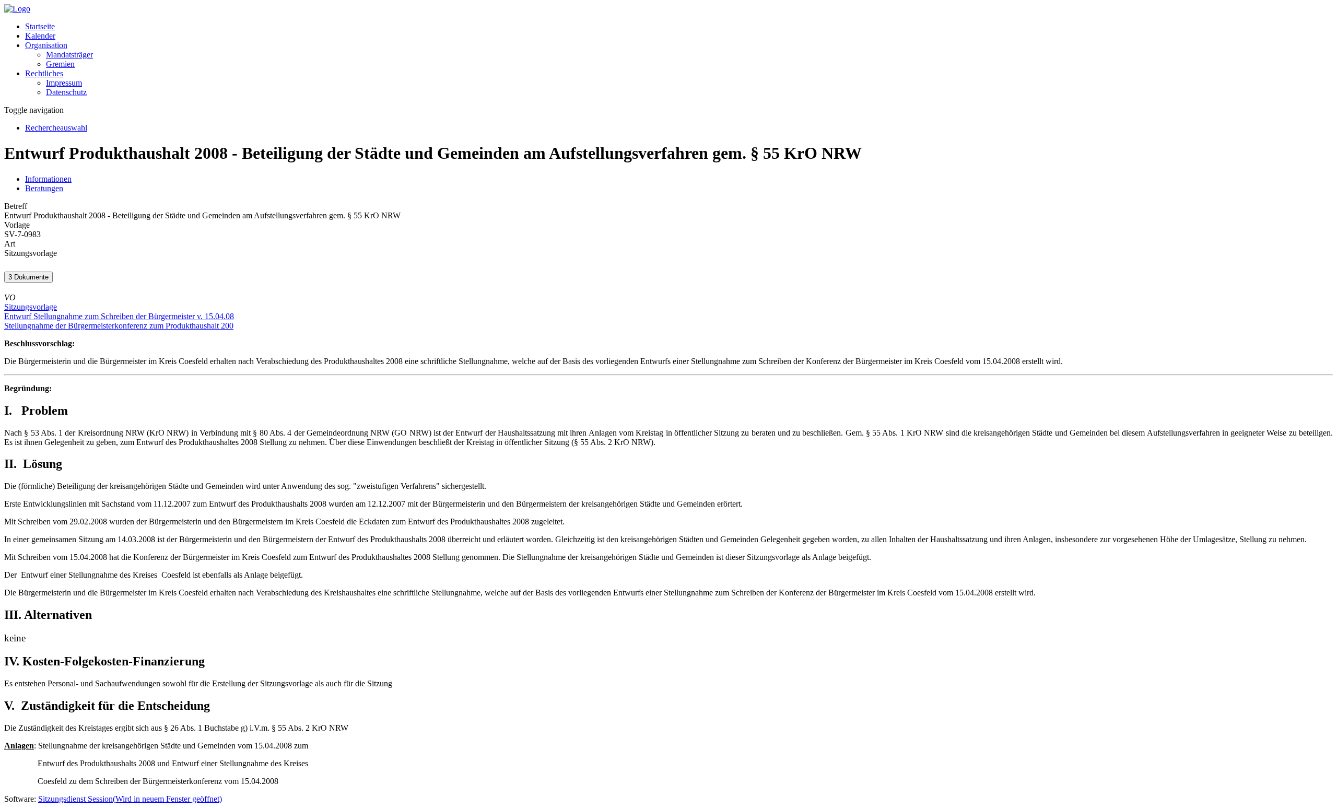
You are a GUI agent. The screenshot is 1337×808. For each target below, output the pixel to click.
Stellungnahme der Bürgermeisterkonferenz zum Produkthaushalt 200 (118, 325)
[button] (46, 45)
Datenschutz (66, 92)
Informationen (48, 178)
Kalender (40, 35)
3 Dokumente (28, 277)
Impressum (64, 82)
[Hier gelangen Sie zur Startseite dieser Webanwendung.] (17, 8)
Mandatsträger (69, 54)
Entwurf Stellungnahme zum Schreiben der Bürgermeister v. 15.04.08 (119, 316)
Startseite (40, 26)
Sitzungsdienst (130, 798)
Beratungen (44, 188)
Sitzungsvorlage (30, 306)
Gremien (60, 64)
